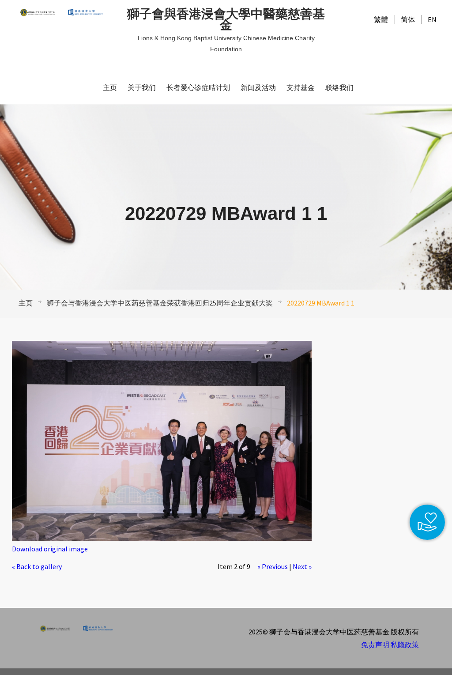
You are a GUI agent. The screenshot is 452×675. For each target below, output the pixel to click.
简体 (408, 19)
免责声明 (375, 644)
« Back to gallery (37, 566)
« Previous (272, 566)
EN (432, 19)
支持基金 (300, 87)
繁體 (381, 19)
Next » (302, 566)
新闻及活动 (258, 87)
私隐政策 (405, 644)
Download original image (50, 548)
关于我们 (142, 87)
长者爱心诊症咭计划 (198, 87)
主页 (110, 87)
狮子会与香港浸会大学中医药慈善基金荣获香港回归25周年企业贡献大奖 (160, 302)
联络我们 (339, 87)
